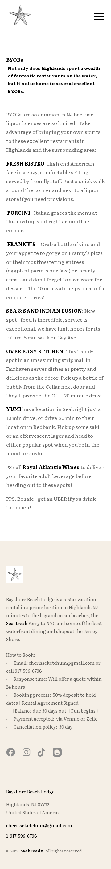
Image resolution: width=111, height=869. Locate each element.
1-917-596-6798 (21, 835)
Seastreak (17, 623)
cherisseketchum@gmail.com (39, 825)
